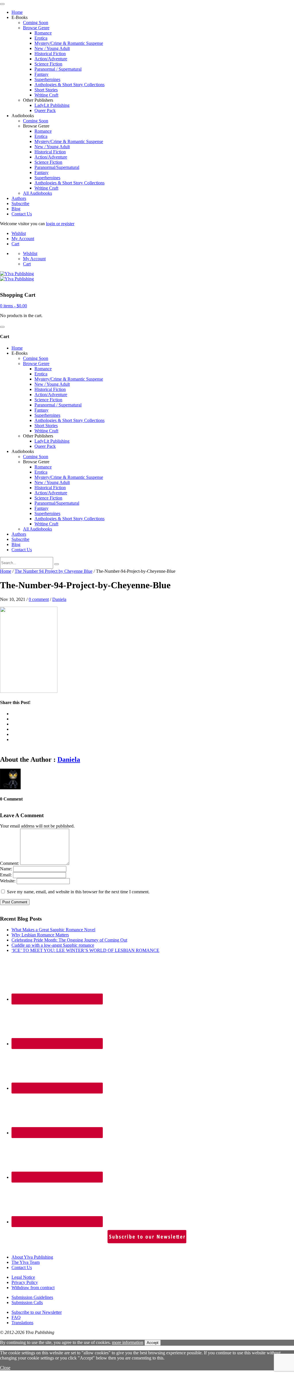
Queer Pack (45, 110)
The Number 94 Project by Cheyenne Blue (53, 571)
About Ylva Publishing (32, 1257)
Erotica (40, 38)
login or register (60, 223)
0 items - (13, 305)
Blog (15, 208)
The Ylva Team (25, 1262)
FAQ (16, 1317)
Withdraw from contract (33, 1287)
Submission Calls (27, 1302)
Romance (43, 32)
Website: (8, 880)
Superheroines (47, 79)
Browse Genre (36, 27)
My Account (22, 238)
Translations (22, 1322)
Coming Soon (35, 22)
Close (5, 1367)
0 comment (39, 599)
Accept (152, 1343)
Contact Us (21, 213)
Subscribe (20, 203)
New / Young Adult (52, 48)
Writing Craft (46, 94)
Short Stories (46, 89)
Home (17, 12)
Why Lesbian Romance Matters (40, 934)
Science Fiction (48, 63)
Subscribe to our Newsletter (36, 1312)
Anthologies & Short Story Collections (69, 84)
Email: (6, 874)
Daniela (59, 599)
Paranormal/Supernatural (56, 167)
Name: (6, 868)
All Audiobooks (37, 193)
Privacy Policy (24, 1282)
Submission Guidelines (32, 1297)
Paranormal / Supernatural (58, 69)
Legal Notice (23, 1277)
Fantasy (41, 74)
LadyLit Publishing (51, 105)
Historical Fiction (50, 53)
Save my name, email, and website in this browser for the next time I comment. (78, 891)
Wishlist (18, 233)
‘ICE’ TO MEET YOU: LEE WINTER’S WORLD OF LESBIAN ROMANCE (85, 950)
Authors (18, 198)
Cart (15, 243)
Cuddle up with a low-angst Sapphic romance (52, 945)
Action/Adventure (50, 58)
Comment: (9, 863)
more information (127, 1342)
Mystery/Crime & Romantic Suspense (68, 43)
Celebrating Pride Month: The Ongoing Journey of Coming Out (69, 940)
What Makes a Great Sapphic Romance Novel (53, 929)
